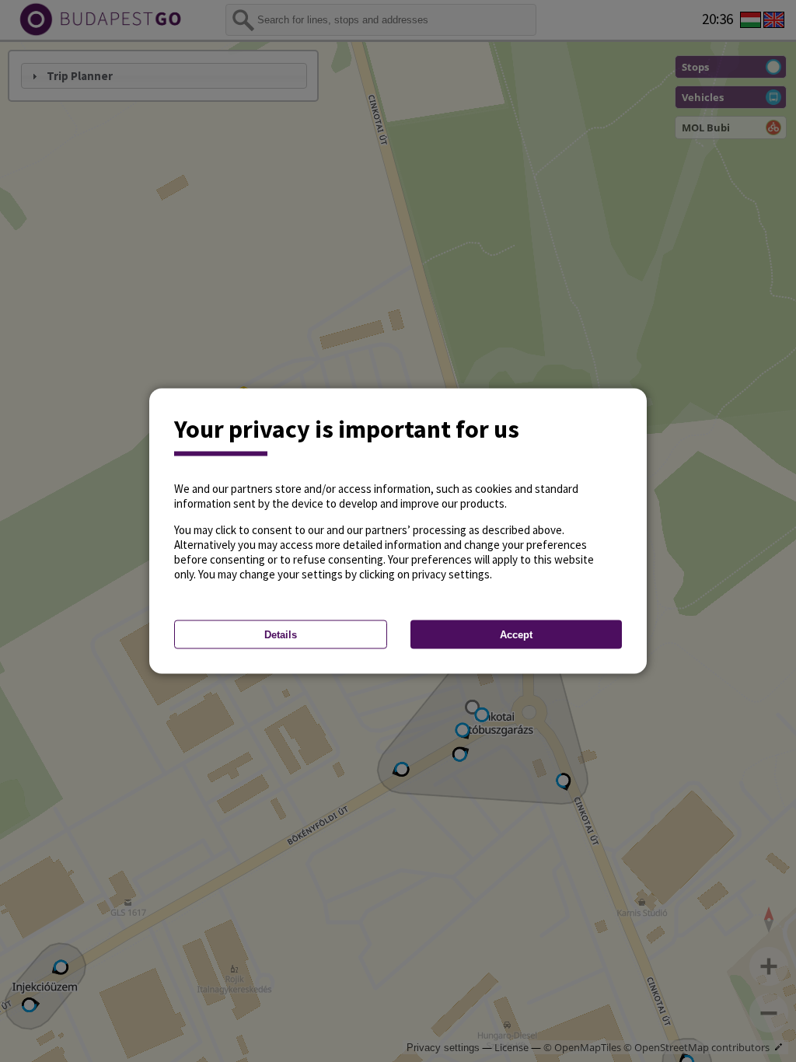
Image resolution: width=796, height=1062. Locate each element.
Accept (516, 635)
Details (280, 635)
